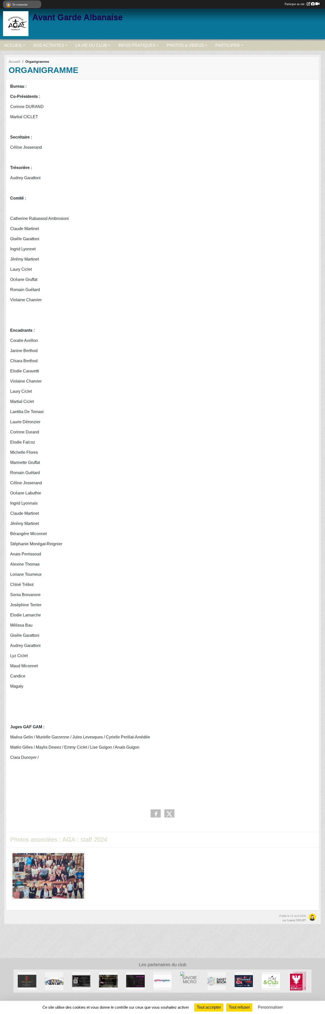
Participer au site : (296, 4)
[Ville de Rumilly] (297, 981)
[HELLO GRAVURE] (81, 981)
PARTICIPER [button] (227, 45)
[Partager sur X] (169, 813)
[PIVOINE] (135, 981)
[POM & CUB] (270, 981)
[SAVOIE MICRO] (189, 977)
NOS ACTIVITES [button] (48, 45)
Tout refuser (239, 1007)
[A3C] (27, 981)
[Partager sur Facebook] (156, 813)
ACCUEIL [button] (13, 45)
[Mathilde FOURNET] (108, 981)
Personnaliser (270, 1007)
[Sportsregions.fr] (162, 981)
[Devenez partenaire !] (54, 981)
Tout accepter (209, 1007)
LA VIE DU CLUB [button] (91, 45)
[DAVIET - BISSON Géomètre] (216, 981)
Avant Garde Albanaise (77, 17)
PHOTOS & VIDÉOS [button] (185, 45)
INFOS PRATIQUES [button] (136, 45)
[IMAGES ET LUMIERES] (243, 981)
